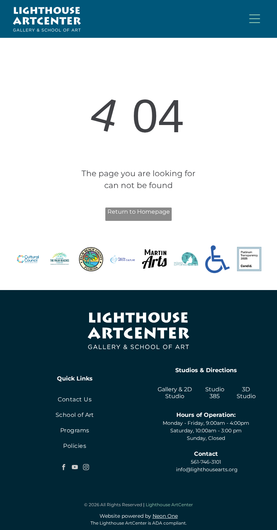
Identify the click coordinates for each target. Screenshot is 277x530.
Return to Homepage (138, 211)
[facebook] (63, 467)
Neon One (165, 516)
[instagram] (86, 467)
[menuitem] (75, 399)
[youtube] (74, 467)
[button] (254, 18)
